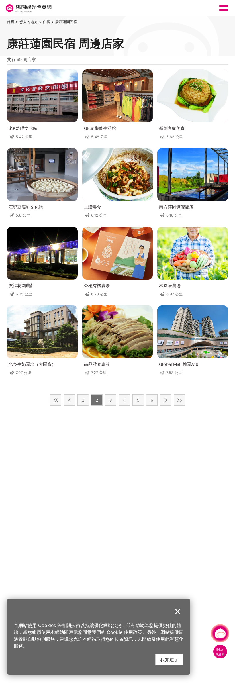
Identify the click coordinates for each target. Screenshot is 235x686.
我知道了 (169, 659)
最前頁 (55, 400)
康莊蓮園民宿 (66, 21)
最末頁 (179, 400)
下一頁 (165, 400)
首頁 (10, 21)
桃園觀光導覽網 (28, 8)
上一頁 (69, 400)
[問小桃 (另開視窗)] (220, 633)
